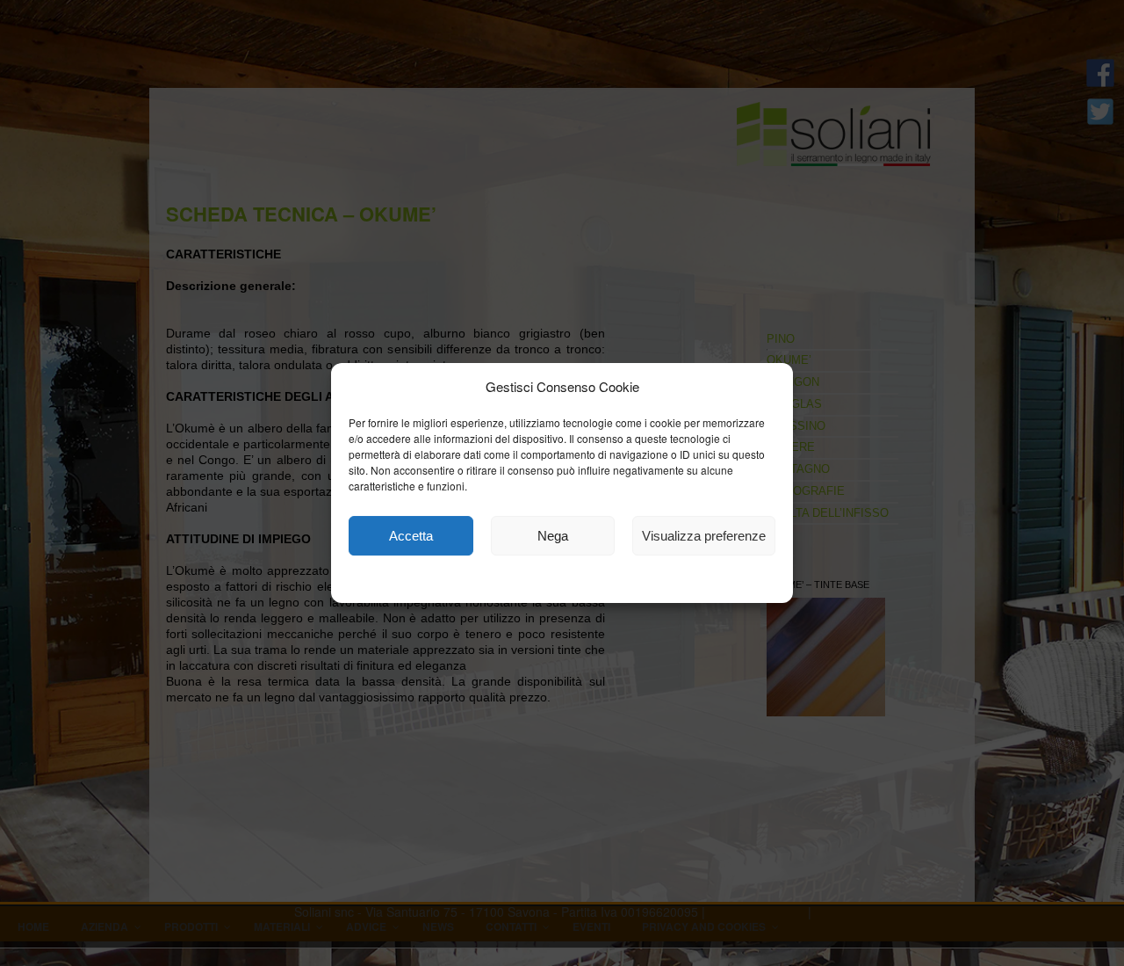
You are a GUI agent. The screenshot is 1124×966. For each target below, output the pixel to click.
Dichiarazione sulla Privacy (609, 581)
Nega (552, 535)
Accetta (411, 535)
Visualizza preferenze (704, 535)
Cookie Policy (484, 581)
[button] (766, 387)
